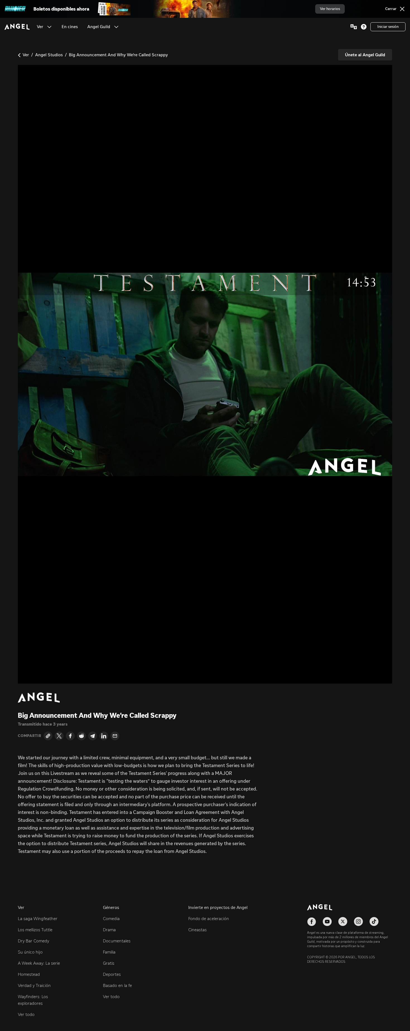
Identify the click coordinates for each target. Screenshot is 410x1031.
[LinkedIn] (103, 735)
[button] (49, 27)
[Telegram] (92, 735)
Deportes (112, 974)
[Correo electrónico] (114, 735)
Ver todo (26, 1014)
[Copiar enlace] (48, 735)
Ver (26, 54)
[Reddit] (81, 735)
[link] (69, 27)
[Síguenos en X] (342, 921)
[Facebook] (70, 735)
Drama (109, 929)
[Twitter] (59, 735)
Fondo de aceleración (208, 918)
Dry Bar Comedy (33, 941)
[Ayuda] (363, 26)
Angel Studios (49, 54)
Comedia (111, 918)
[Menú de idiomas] (353, 26)
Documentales (117, 941)
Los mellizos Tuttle (35, 929)
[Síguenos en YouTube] (327, 921)
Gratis (108, 963)
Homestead (29, 974)
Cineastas (197, 929)
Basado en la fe (117, 985)
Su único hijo (30, 952)
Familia (109, 952)
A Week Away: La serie (39, 963)
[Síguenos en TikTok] (374, 921)
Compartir (29, 736)
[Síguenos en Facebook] (311, 921)
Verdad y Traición (34, 985)
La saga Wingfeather (37, 918)
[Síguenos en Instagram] (358, 921)
